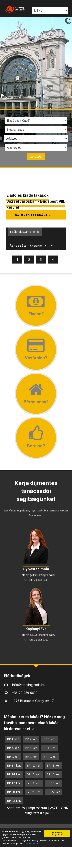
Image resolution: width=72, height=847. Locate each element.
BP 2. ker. (31, 739)
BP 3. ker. (49, 739)
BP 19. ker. (53, 783)
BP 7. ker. (13, 757)
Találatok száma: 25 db (25, 232)
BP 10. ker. (50, 757)
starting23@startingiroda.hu (39, 575)
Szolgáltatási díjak (36, 813)
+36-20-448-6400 (38, 580)
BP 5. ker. (31, 748)
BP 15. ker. (34, 774)
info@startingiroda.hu (28, 685)
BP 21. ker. (34, 792)
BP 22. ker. (53, 792)
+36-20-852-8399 (38, 640)
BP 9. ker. (31, 757)
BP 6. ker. (49, 748)
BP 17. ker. (14, 783)
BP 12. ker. (34, 765)
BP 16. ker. (53, 774)
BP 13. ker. (53, 765)
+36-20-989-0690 (24, 693)
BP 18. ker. (34, 783)
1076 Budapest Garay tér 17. (33, 701)
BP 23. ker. (14, 801)
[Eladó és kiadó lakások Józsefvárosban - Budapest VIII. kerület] (13, 8)
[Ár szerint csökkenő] (52, 246)
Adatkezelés (16, 808)
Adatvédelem (31, 843)
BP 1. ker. (13, 739)
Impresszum (37, 808)
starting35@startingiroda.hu (39, 635)
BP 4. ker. (13, 748)
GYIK (64, 808)
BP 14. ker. (14, 774)
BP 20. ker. (14, 792)
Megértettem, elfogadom (57, 833)
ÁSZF (54, 808)
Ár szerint (36, 246)
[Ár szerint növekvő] (45, 246)
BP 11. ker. (14, 765)
